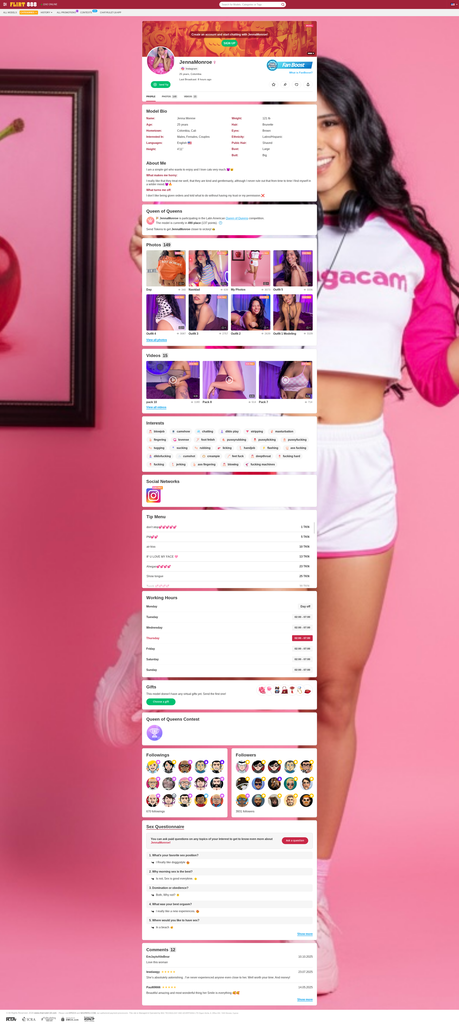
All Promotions (66, 12)
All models (10, 12)
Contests (86, 12)
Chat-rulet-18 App (110, 12)
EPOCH (72, 1013)
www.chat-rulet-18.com (45, 1013)
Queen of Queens (237, 218)
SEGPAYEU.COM (88, 1013)
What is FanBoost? (301, 72)
